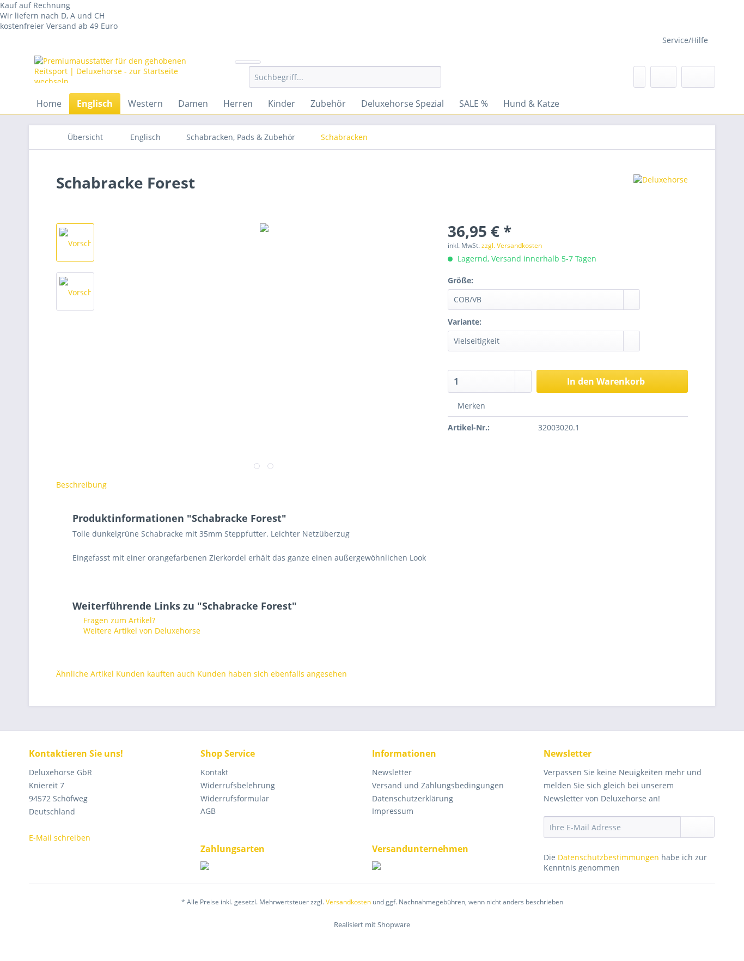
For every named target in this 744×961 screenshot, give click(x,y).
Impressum (392, 811)
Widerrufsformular (234, 798)
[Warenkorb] (698, 77)
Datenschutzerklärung (412, 798)
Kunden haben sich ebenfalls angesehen (272, 673)
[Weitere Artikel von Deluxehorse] (660, 193)
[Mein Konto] (663, 77)
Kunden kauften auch (155, 673)
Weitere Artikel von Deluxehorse (140, 630)
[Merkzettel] (639, 77)
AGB (208, 811)
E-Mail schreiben (59, 837)
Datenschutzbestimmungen (608, 857)
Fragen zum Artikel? (118, 620)
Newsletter (392, 772)
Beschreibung (81, 484)
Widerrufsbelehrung (237, 785)
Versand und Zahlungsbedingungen (438, 785)
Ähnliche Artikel (85, 673)
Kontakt (214, 772)
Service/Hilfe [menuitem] (685, 40)
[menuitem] (345, 82)
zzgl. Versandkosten (511, 245)
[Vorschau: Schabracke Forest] (75, 242)
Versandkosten (348, 902)
